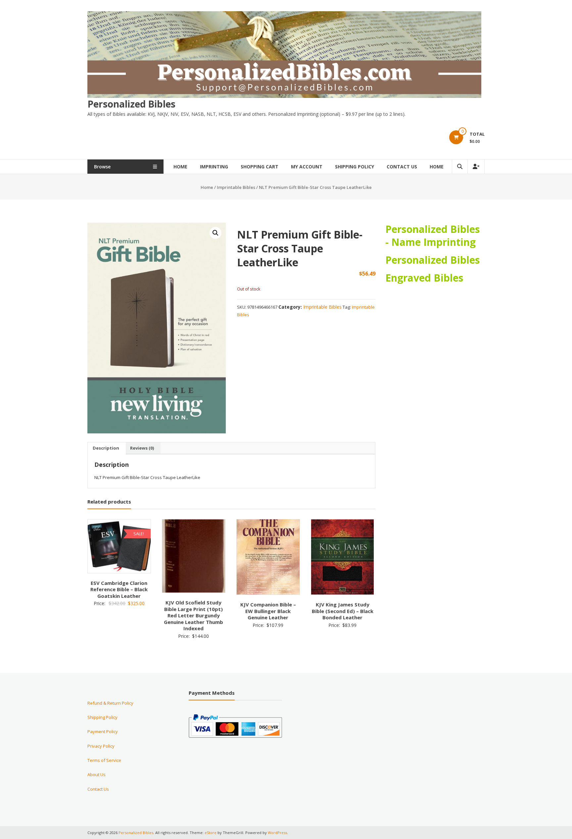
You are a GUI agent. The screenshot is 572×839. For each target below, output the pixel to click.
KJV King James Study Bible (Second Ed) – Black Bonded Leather (342, 611)
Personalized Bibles (131, 104)
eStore (210, 832)
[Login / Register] (476, 166)
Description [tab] (106, 448)
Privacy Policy (101, 746)
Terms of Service (104, 760)
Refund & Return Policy (110, 703)
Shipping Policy (354, 166)
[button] (215, 233)
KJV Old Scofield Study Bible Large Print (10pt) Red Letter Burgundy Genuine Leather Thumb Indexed (193, 615)
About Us (96, 774)
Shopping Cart (259, 166)
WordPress (277, 832)
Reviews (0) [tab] (142, 448)
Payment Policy (102, 731)
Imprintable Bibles (236, 187)
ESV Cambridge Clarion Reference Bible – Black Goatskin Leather (119, 589)
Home (180, 166)
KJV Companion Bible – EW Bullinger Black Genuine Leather (268, 611)
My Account (306, 166)
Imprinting (214, 166)
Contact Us (402, 166)
